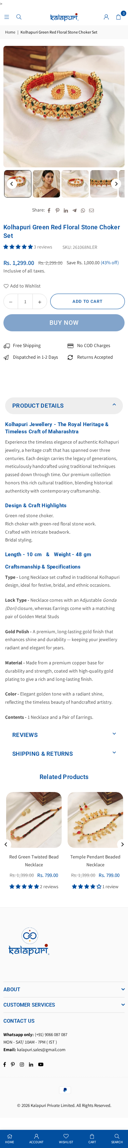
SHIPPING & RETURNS (42, 753)
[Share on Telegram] (74, 210)
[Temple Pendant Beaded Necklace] (95, 820)
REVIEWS (25, 734)
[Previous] (12, 184)
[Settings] (106, 17)
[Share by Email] (91, 210)
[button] (118, 17)
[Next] (116, 184)
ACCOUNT (36, 1142)
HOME (9, 1142)
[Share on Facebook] (49, 210)
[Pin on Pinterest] (57, 210)
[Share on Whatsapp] (83, 210)
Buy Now (64, 322)
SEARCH (117, 1142)
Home (10, 32)
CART (92, 1142)
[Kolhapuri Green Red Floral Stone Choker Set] (17, 183)
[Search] (19, 17)
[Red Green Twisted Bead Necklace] (33, 820)
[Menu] (6, 17)
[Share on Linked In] (66, 210)
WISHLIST (66, 1142)
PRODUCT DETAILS (37, 405)
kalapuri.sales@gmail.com (41, 1050)
